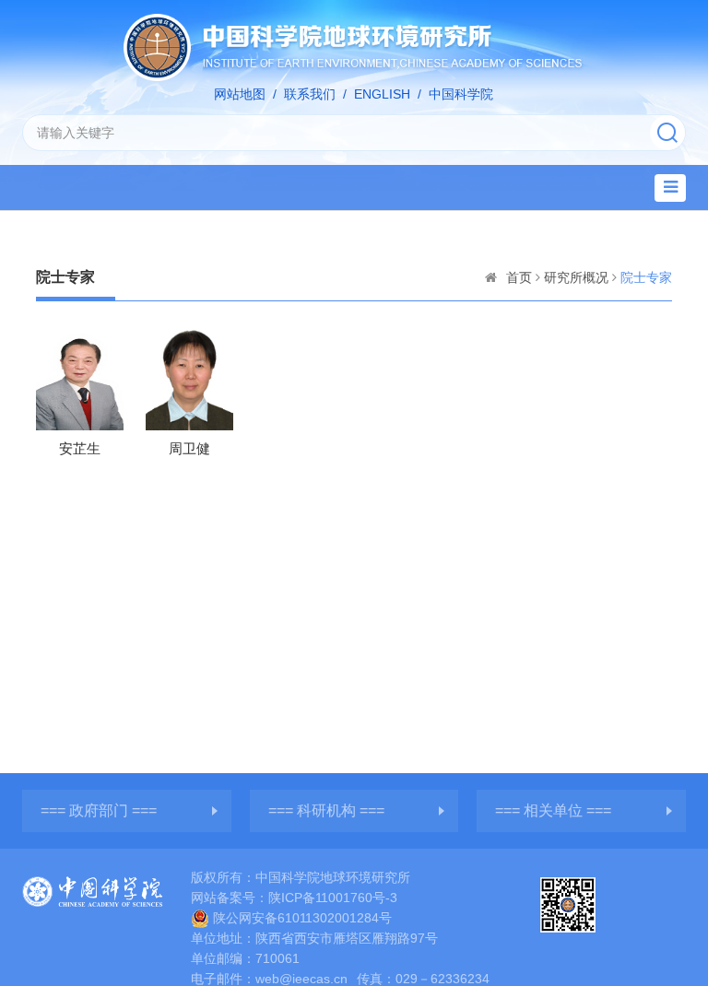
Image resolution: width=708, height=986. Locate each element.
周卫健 (189, 448)
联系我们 (310, 94)
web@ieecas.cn (301, 978)
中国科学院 (461, 94)
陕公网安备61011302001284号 (302, 917)
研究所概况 (576, 277)
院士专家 (646, 277)
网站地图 (240, 94)
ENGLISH (382, 94)
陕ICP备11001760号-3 (332, 897)
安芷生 (79, 448)
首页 (519, 277)
